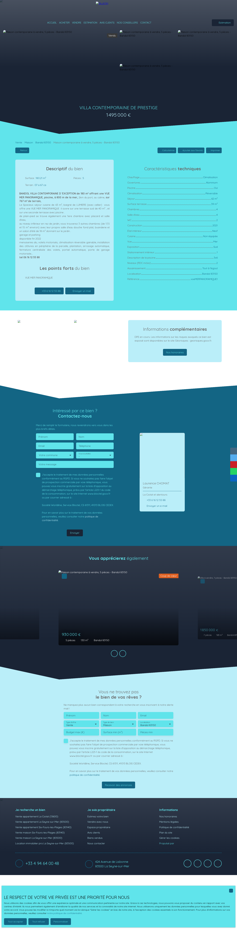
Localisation (145, 722)
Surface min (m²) (113, 732)
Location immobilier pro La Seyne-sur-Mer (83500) (44, 843)
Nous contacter (96, 843)
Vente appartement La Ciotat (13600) (36, 816)
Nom (81, 436)
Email (41, 446)
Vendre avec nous (97, 821)
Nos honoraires (168, 816)
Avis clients (107, 22)
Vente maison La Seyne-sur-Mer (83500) (38, 837)
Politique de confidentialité (174, 827)
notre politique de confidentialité (64, 913)
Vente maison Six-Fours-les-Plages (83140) (40, 832)
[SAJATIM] (118, 8)
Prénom (43, 436)
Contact (145, 22)
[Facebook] (187, 863)
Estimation (90, 22)
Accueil (52, 22)
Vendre (76, 22)
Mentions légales (169, 821)
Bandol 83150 (43, 142)
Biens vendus (95, 837)
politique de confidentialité (85, 774)
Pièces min (146, 732)
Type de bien (108, 722)
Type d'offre (71, 722)
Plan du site (165, 832)
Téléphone (85, 446)
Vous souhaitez (85, 454)
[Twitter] (218, 863)
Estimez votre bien (98, 816)
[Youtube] (198, 863)
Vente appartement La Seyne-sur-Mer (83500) (42, 821)
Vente (18, 142)
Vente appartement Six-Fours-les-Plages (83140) (43, 827)
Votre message (47, 464)
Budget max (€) (75, 732)
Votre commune (48, 455)
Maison (29, 142)
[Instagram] (208, 863)
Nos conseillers (127, 22)
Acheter (64, 22)
